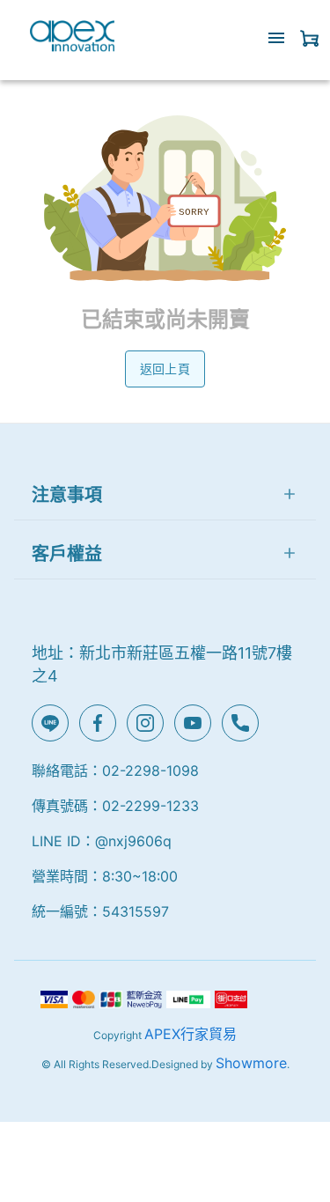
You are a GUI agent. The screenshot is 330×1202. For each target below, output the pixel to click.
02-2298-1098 (150, 770)
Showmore (251, 1063)
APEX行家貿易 (190, 1034)
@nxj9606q (133, 841)
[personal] (310, 38)
